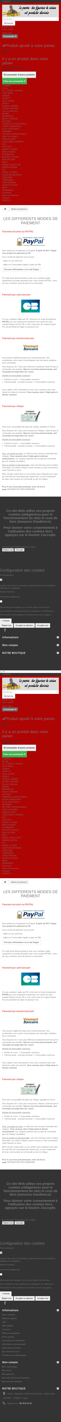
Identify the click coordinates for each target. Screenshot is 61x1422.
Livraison (6, 198)
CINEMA (5, 96)
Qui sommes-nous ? (11, 1352)
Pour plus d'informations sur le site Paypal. (21, 269)
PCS (4, 170)
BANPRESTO (8, 116)
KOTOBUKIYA (8, 154)
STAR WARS (7, 93)
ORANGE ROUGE (9, 167)
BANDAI (5, 114)
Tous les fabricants (10, 111)
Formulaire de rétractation (13, 1340)
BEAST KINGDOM (10, 119)
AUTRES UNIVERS (10, 108)
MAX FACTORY (8, 159)
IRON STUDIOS (8, 152)
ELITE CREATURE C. (11, 129)
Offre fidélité (7, 1326)
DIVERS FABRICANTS (11, 126)
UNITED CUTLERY (10, 185)
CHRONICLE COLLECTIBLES (14, 124)
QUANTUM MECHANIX (12, 175)
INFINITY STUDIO (9, 149)
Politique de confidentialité (14, 1355)
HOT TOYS (7, 147)
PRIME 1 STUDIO (9, 172)
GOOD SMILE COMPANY (13, 142)
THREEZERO (7, 180)
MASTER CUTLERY (10, 157)
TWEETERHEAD (9, 182)
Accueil (5, 88)
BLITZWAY (6, 121)
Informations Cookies (11, 1348)
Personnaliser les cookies (25, 547)
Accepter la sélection (24, 625)
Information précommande (14, 1344)
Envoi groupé (8, 1337)
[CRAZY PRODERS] (30, 11)
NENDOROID (7, 190)
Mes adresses (8, 1374)
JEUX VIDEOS (8, 101)
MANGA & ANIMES (10, 106)
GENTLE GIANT (9, 139)
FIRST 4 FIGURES (10, 137)
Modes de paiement (10, 195)
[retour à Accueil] (5, 209)
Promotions (6, 193)
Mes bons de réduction (12, 1381)
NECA (4, 162)
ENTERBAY (7, 131)
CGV (4, 1322)
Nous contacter (8, 1315)
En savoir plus (8, 547)
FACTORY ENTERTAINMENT (14, 134)
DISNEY (5, 103)
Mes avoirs (7, 1370)
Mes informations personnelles (15, 1378)
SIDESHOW (7, 177)
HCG (4, 144)
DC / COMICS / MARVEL (12, 91)
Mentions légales (9, 1318)
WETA (4, 188)
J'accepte (19, 550)
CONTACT (6, 200)
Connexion (6, 1)
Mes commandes (9, 1367)
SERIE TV (6, 98)
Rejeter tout (8, 550)
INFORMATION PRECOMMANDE (21, 489)
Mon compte (10, 645)
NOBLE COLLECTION (11, 165)
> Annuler (6, 621)
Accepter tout (42, 625)
